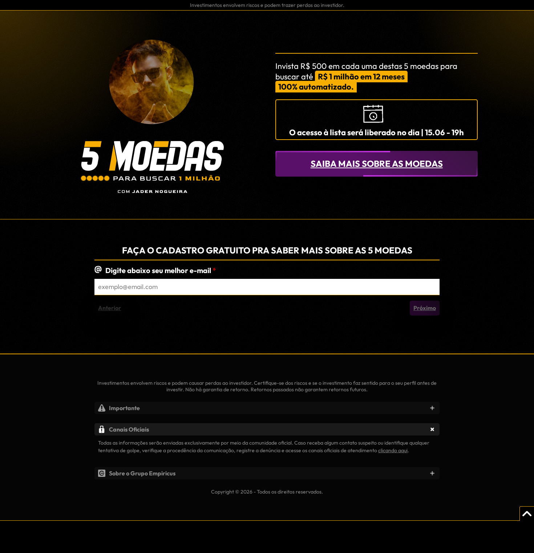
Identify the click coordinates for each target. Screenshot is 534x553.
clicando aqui (393, 450)
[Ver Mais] (432, 408)
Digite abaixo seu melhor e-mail (160, 270)
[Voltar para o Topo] (526, 513)
